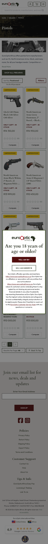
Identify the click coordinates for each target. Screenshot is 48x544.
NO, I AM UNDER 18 (24, 268)
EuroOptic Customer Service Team (23, 305)
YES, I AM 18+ (23, 260)
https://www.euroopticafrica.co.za (18, 276)
